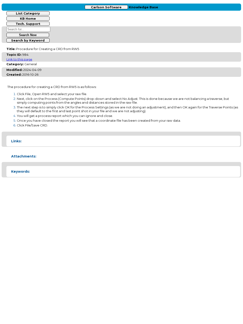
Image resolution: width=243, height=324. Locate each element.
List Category (28, 13)
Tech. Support (28, 24)
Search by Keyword (28, 40)
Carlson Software (106, 7)
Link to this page (19, 59)
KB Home (28, 18)
